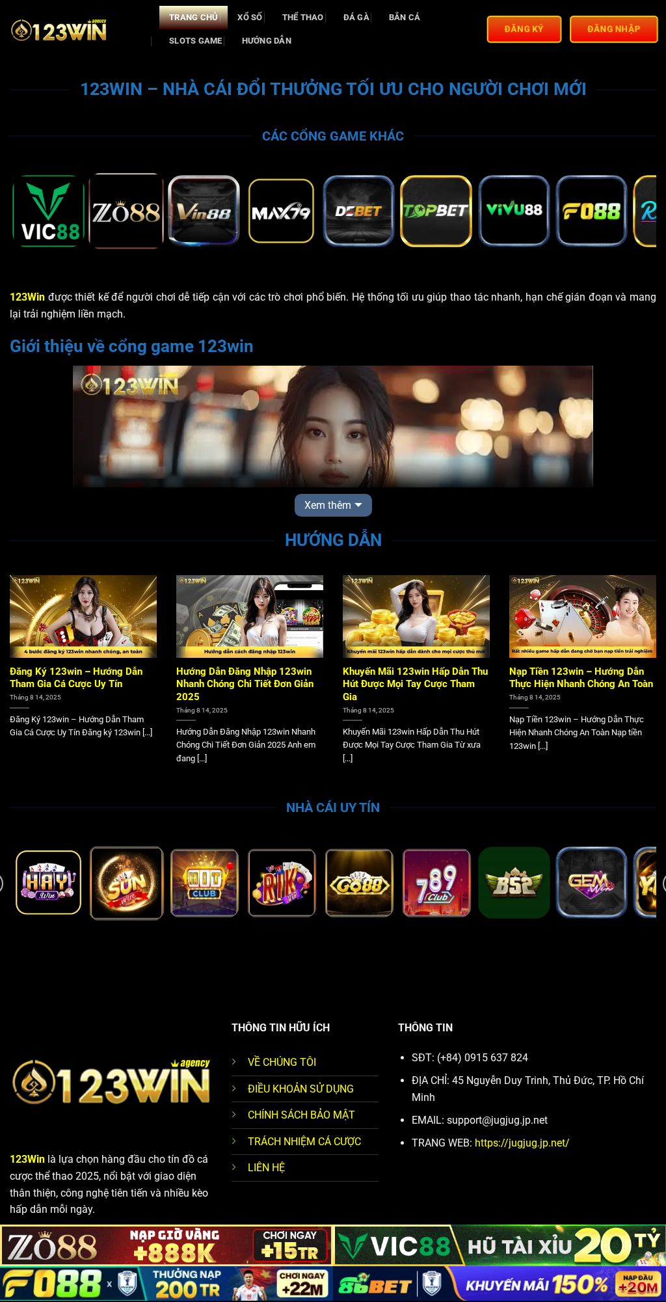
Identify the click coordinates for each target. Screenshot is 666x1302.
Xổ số (249, 17)
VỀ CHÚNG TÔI (282, 1062)
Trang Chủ (193, 17)
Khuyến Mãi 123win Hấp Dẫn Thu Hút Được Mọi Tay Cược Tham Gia (415, 684)
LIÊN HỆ (266, 1167)
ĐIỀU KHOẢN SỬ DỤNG (301, 1089)
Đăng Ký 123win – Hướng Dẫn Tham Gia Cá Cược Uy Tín (76, 678)
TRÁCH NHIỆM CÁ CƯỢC (304, 1141)
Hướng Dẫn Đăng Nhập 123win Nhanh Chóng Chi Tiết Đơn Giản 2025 (244, 684)
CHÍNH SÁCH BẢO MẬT (301, 1115)
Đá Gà (356, 17)
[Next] (627, 212)
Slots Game (195, 41)
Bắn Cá (405, 17)
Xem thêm (327, 505)
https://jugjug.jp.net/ (522, 1143)
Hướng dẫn (266, 41)
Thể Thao (303, 17)
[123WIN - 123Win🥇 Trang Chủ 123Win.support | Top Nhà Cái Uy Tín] (75, 29)
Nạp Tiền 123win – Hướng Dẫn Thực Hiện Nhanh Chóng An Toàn (581, 678)
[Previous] (39, 212)
